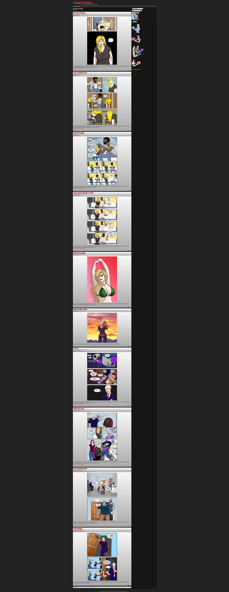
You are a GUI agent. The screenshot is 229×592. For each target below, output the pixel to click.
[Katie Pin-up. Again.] (102, 302)
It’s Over (75, 348)
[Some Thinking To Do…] (102, 124)
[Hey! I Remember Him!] (102, 520)
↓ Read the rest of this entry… (79, 68)
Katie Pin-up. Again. (79, 253)
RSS (124, 591)
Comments (128, 70)
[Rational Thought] (102, 184)
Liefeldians (89, 411)
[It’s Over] (102, 400)
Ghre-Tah (80, 351)
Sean (80, 75)
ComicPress (117, 591)
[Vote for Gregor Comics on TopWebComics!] (134, 22)
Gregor (84, 351)
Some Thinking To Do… (80, 72)
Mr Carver (89, 351)
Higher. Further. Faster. (80, 309)
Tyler (75, 254)
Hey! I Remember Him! (80, 468)
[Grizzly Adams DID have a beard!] (102, 244)
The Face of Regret (79, 13)
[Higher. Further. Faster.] (102, 342)
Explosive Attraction (79, 350)
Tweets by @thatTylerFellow (136, 69)
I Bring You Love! (78, 408)
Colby (80, 471)
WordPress (112, 591)
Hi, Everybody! (77, 528)
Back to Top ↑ (127, 591)
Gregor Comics (83, 2)
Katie (78, 15)
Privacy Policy (76, 6)
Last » (92, 587)
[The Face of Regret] (102, 64)
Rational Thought (78, 133)
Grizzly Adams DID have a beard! (83, 193)
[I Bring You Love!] (102, 460)
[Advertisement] (136, 89)
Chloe (78, 351)
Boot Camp (78, 14)
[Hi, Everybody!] (102, 580)
